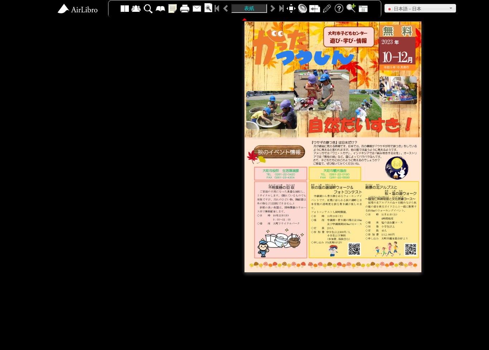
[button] (420, 8)
